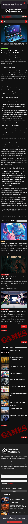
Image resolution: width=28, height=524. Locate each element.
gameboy (21, 216)
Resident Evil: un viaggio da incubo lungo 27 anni (4, 326)
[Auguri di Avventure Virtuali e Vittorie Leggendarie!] (5, 374)
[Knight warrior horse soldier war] (5, 396)
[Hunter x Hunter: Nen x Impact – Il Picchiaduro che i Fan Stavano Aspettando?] (14, 299)
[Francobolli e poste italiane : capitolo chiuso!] (5, 389)
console (17, 216)
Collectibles (4, 48)
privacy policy (10, 483)
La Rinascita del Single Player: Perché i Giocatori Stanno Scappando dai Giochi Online (18, 514)
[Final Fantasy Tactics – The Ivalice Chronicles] (5, 360)
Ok (8, 521)
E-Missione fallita (15, 350)
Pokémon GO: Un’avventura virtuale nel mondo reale (14, 243)
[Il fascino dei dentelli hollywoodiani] (5, 410)
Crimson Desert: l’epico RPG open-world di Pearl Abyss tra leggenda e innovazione (18, 507)
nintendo (25, 216)
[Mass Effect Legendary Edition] (5, 418)
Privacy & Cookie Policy (16, 521)
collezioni (13, 216)
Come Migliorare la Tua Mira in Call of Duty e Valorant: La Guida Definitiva (18, 366)
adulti (6, 216)
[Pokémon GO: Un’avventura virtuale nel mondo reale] (14, 231)
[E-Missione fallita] (5, 353)
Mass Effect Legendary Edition (18, 415)
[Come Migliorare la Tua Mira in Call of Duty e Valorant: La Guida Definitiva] (5, 367)
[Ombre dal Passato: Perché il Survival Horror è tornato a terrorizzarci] (14, 264)
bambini (9, 216)
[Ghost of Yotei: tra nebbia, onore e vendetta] (5, 381)
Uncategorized (5, 274)
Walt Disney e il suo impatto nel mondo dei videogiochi (24, 326)
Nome (2, 474)
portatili (2, 218)
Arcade (3, 241)
